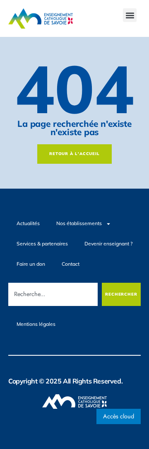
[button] (130, 15)
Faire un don (31, 264)
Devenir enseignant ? (108, 243)
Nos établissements (79, 223)
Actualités (28, 223)
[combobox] (53, 294)
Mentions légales (36, 324)
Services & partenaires (42, 243)
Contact (70, 264)
